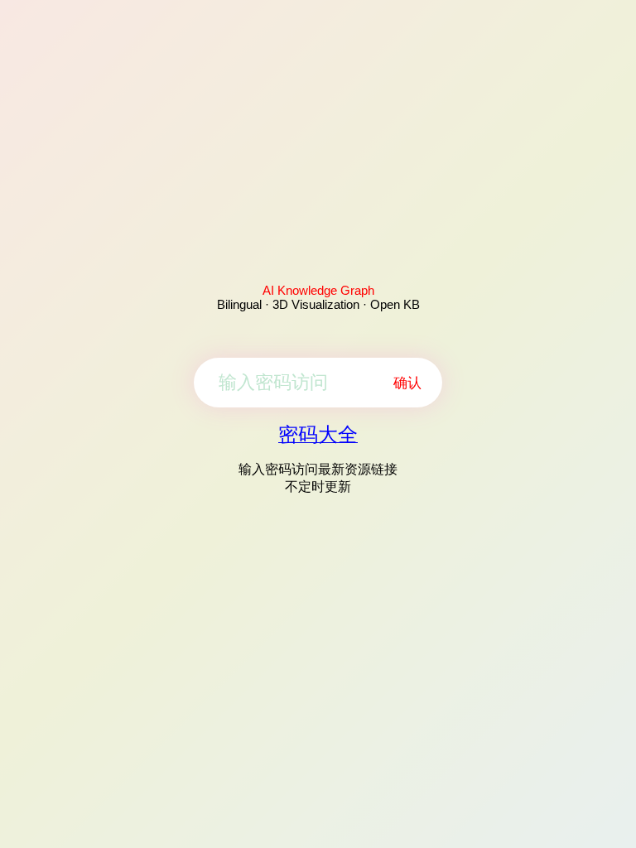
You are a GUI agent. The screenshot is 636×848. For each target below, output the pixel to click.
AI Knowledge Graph (318, 290)
